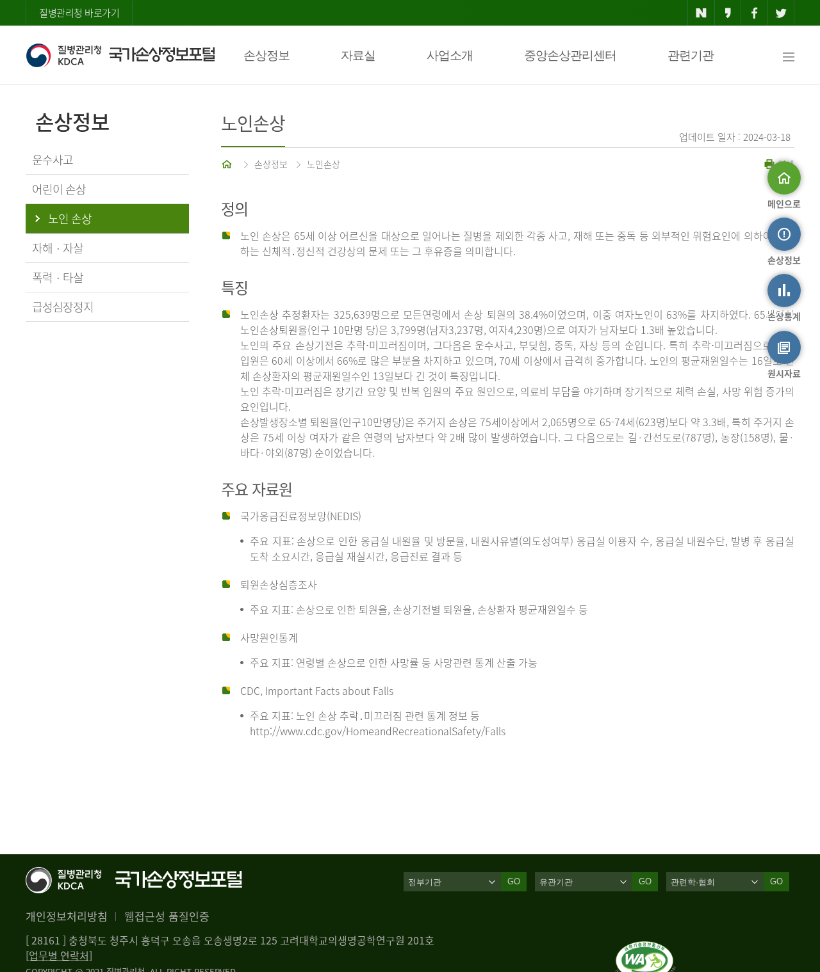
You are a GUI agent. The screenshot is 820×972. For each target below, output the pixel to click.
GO (513, 881)
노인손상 (323, 163)
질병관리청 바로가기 (79, 13)
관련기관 (691, 55)
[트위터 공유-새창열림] (781, 13)
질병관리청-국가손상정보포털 (120, 55)
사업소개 (450, 55)
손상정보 (266, 55)
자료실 (358, 55)
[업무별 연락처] (59, 955)
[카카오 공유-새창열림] (728, 13)
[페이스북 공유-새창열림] (754, 13)
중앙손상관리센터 (570, 55)
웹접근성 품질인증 (166, 916)
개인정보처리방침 (67, 916)
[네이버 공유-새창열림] (701, 13)
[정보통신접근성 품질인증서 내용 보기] (645, 949)
